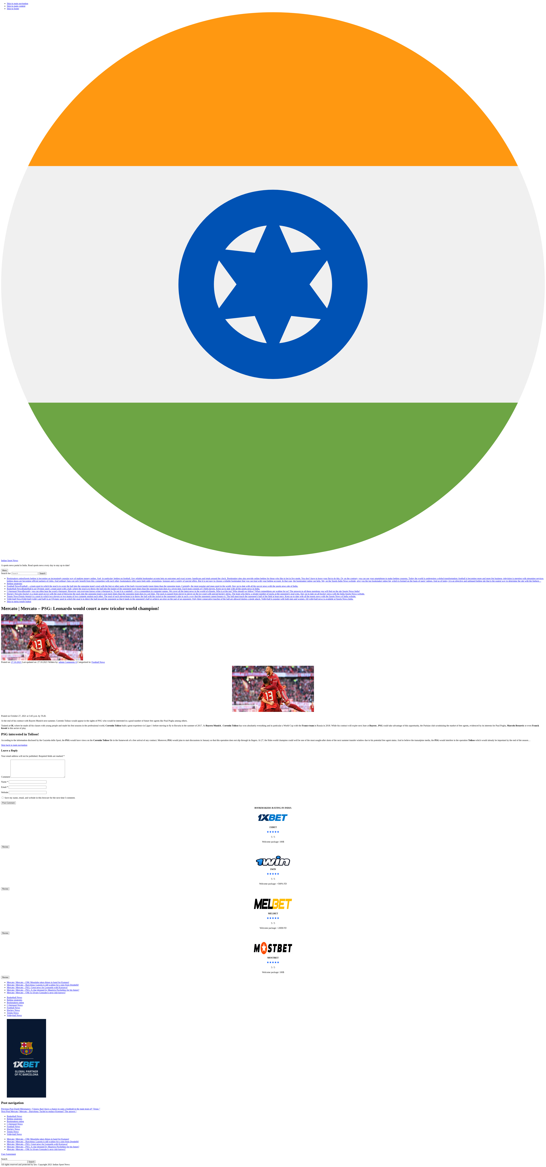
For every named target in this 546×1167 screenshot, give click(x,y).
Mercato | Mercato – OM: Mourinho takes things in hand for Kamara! (38, 982)
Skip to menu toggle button (19, 601)
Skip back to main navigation (14, 745)
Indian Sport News (9, 560)
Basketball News (133, 588)
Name (4, 782)
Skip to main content (16, 6)
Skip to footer (13, 8)
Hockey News (186, 594)
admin (62, 662)
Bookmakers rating (275, 579)
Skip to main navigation (17, 3)
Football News (152, 586)
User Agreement (8, 1154)
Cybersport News (183, 591)
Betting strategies (14, 583)
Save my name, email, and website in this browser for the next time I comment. (40, 798)
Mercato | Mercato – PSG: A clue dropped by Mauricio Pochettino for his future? (43, 990)
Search (4, 1159)
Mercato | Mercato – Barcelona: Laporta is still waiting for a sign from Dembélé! (43, 985)
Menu (4, 570)
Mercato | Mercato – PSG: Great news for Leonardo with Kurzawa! (37, 987)
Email (4, 787)
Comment (5, 777)
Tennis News (181, 596)
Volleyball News (180, 599)
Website (4, 792)
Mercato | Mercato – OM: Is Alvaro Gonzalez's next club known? (36, 992)
